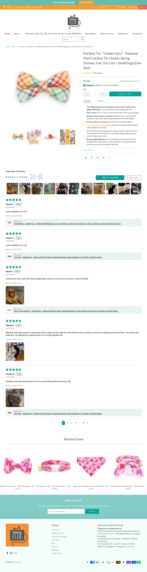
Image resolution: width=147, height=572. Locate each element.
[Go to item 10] (124, 188)
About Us (55, 547)
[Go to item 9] (111, 188)
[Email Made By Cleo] (12, 7)
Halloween (123, 33)
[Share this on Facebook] (91, 157)
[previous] (10, 88)
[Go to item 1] (12, 188)
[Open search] (127, 177)
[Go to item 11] (136, 188)
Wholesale (55, 550)
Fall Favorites (107, 33)
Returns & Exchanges (59, 537)
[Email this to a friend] (109, 157)
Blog (40, 7)
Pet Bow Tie (91, 150)
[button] (88, 73)
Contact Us (20, 7)
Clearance (137, 33)
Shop (17, 33)
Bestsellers (90, 33)
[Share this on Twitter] (85, 157)
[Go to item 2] (25, 188)
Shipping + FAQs (57, 533)
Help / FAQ (31, 7)
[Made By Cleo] (73, 21)
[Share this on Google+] (103, 157)
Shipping (100, 101)
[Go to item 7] (87, 188)
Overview (86, 101)
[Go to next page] (88, 423)
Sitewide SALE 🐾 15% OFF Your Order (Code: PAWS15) (53, 33)
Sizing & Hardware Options (129, 81)
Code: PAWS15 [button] (86, 2)
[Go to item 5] (62, 188)
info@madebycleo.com (106, 534)
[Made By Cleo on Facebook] (4, 7)
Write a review (110, 178)
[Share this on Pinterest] (97, 157)
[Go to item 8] (99, 188)
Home (7, 33)
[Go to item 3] (37, 188)
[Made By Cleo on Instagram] (8, 7)
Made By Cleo (16, 562)
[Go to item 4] (49, 188)
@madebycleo (129, 546)
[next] (77, 88)
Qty (84, 89)
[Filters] (133, 177)
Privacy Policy (57, 553)
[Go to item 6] (74, 188)
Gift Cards (55, 540)
